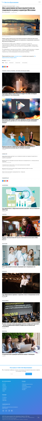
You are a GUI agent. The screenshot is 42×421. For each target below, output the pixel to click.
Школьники (9, 158)
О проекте (5, 397)
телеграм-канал (18, 56)
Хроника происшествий (8, 6)
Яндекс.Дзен (13, 57)
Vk (34, 56)
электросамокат (24, 62)
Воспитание (9, 162)
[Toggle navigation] (39, 2)
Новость (17, 6)
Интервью (4, 388)
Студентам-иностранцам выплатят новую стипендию (18, 354)
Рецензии (4, 389)
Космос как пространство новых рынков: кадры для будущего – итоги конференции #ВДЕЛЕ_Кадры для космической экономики (20, 325)
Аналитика (5, 386)
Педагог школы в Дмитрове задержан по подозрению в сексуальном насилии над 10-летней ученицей (18, 147)
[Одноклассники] (4, 66)
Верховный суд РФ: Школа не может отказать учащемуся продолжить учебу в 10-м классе (17, 168)
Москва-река (11, 62)
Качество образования (10, 165)
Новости (4, 384)
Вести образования (6, 12)
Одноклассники (6, 57)
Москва (6, 62)
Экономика (24, 385)
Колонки (4, 385)
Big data (23, 389)
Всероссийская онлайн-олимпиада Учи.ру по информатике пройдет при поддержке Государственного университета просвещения (20, 157)
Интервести (24, 388)
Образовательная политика (27, 384)
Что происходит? (10, 169)
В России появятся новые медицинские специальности (18, 266)
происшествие (17, 62)
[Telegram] (6, 66)
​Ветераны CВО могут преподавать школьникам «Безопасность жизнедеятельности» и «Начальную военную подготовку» (20, 161)
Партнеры (4, 400)
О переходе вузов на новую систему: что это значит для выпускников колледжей (16, 164)
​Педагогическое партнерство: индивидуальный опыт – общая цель (13, 171)
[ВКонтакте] (2, 66)
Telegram (8, 60)
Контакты (4, 398)
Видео (4, 390)
